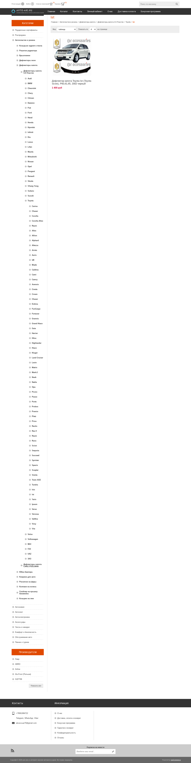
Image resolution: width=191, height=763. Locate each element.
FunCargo (36, 309)
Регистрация (16, 4)
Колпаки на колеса (27, 587)
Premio (35, 411)
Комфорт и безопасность (25, 632)
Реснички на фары (27, 582)
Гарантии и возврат (65, 728)
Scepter (35, 470)
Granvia (35, 319)
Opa (33, 387)
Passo (34, 397)
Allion (34, 236)
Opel (30, 166)
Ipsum (34, 504)
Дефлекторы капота (28, 65)
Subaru (31, 191)
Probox (35, 407)
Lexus (30, 142)
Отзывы (60, 738)
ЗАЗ (29, 559)
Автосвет (19, 612)
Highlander (36, 343)
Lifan (30, 147)
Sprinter (35, 460)
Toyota (30, 201)
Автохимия (19, 607)
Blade (34, 265)
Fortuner (35, 314)
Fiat (29, 108)
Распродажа (20, 35)
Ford (30, 113)
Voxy (34, 524)
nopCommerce (176, 760)
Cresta (34, 289)
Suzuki (31, 196)
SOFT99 (18, 679)
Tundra (35, 485)
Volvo (30, 534)
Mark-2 (35, 372)
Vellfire (35, 519)
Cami (34, 275)
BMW (30, 83)
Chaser (35, 211)
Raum (34, 226)
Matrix (34, 367)
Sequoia (35, 450)
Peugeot (31, 171)
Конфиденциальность (66, 733)
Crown (34, 294)
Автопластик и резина (25, 40)
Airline (17, 669)
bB (33, 260)
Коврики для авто (27, 577)
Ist (33, 494)
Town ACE (36, 480)
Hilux (34, 338)
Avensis (35, 284)
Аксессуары (20, 622)
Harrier (35, 333)
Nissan (31, 162)
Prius (34, 421)
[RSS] (12, 750)
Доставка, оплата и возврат (69, 718)
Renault (31, 176)
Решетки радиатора (28, 51)
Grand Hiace (37, 323)
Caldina (35, 270)
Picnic (34, 392)
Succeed (35, 455)
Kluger (35, 353)
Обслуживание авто (23, 637)
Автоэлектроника (22, 617)
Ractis (34, 426)
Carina (34, 206)
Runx (34, 441)
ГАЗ (29, 549)
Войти (28, 4)
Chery (30, 93)
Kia (29, 137)
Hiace (34, 348)
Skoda (30, 181)
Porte (34, 402)
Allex (34, 231)
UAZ (29, 554)
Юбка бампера (25, 572)
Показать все (36, 686)
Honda (30, 122)
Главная (54, 22)
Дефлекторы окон (27, 60)
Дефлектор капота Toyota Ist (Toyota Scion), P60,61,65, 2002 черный (71, 82)
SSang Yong (33, 186)
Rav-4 (34, 431)
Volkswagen (33, 539)
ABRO (17, 664)
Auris (34, 255)
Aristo (34, 250)
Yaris (34, 499)
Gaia (34, 328)
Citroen (31, 98)
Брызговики (24, 55)
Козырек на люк (26, 598)
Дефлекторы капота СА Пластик (32, 72)
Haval (30, 118)
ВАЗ (29, 544)
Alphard (35, 240)
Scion (34, 446)
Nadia (34, 382)
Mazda (30, 152)
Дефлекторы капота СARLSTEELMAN (32, 565)
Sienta (34, 475)
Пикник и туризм (22, 642)
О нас (59, 713)
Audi (30, 78)
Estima (35, 304)
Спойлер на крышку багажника (28, 592)
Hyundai (31, 127)
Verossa (35, 514)
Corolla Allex (37, 221)
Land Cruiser (37, 358)
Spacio (35, 465)
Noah (34, 377)
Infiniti (30, 132)
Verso (34, 509)
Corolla (35, 216)
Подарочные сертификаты (26, 30)
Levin (34, 363)
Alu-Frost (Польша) (23, 674)
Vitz (33, 529)
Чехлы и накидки (22, 627)
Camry (34, 279)
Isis (33, 490)
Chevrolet (32, 88)
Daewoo (31, 103)
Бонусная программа (66, 723)
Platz (34, 416)
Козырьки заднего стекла (30, 46)
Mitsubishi (32, 157)
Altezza (35, 245)
